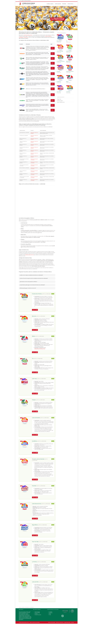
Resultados (64, 3)
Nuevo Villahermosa (61, 102)
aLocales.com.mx (29, 35)
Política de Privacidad (51, 622)
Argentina (50, 612)
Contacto (72, 622)
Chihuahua (27, 607)
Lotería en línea (70, 3)
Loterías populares (58, 3)
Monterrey (26, 37)
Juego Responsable (67, 622)
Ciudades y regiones (50, 3)
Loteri (25, 35)
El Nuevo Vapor (60, 100)
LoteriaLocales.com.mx (29, 254)
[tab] (37, 275)
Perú (50, 613)
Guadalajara (21, 37)
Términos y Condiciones (60, 622)
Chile (50, 614)
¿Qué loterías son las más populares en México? (28, 281)
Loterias (20, 607)
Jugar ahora (35, 309)
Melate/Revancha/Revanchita (39, 348)
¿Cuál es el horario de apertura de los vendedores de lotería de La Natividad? (34, 278)
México (23, 607)
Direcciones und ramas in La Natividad (34, 159)
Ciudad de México (48, 36)
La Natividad (48, 293)
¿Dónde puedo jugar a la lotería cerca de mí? (28, 288)
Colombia (50, 611)
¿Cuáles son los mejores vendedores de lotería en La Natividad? (31, 275)
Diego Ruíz (59, 99)
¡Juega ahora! (52, 48)
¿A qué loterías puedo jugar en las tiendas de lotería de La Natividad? (32, 284)
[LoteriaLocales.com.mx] (27, 3)
